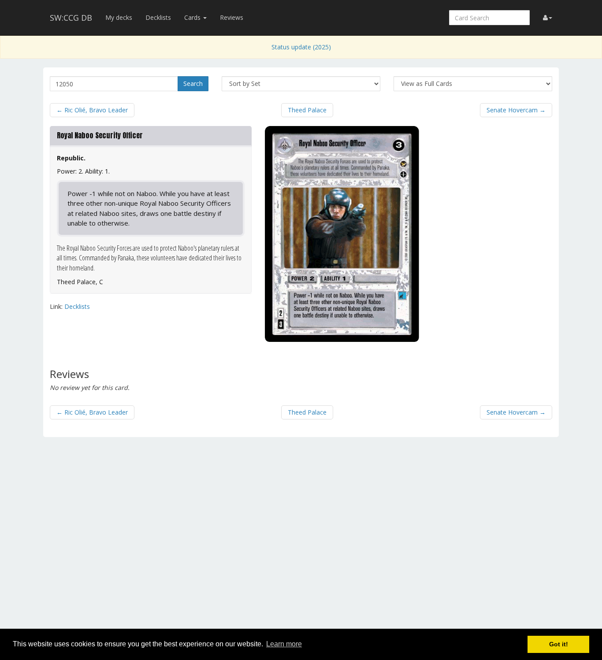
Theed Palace (307, 110)
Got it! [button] (558, 644)
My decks (118, 17)
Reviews (231, 17)
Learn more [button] (284, 644)
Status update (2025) (301, 47)
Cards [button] (193, 17)
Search (193, 83)
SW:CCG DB (71, 17)
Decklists (158, 17)
